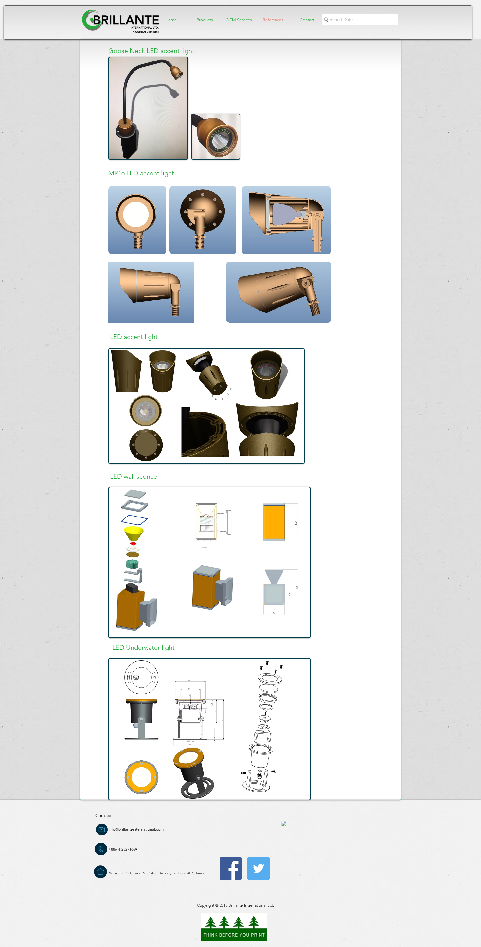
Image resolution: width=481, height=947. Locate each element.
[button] (205, 19)
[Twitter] (258, 868)
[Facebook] (231, 868)
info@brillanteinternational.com (136, 829)
